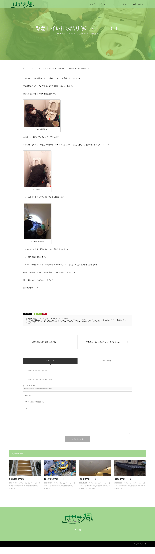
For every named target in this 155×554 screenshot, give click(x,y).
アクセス (124, 4)
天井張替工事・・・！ (87, 479)
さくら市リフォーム (47, 320)
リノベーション (59, 320)
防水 (93, 488)
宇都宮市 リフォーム (60, 321)
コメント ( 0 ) (50, 360)
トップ (92, 4)
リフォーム (69, 320)
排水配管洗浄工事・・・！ (54, 479)
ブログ (102, 4)
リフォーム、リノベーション (79, 34)
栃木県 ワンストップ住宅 (91, 321)
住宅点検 (94, 34)
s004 (34, 318)
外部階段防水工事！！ (17, 479)
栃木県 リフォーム (75, 321)
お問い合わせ (138, 4)
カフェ (113, 4)
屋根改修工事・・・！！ (123, 479)
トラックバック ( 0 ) (105, 360)
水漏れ (89, 488)
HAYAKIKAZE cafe (34, 320)
